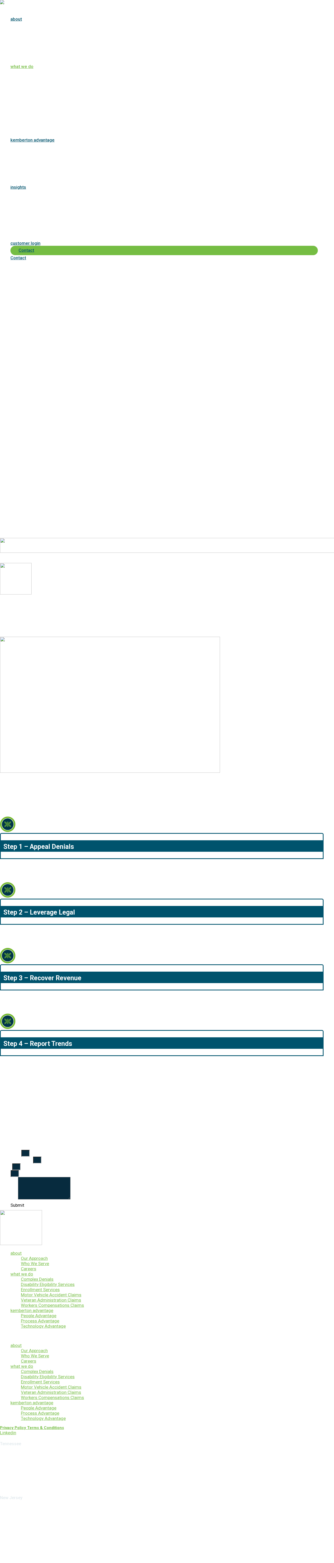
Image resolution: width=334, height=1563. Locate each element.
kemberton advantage (31, 1310)
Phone (6, 1166)
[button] (167, 1335)
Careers (28, 1268)
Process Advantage (40, 1320)
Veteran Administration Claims (51, 1300)
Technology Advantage (43, 1326)
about (16, 1253)
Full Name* (10, 1153)
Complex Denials (37, 1279)
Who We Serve (35, 1263)
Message (9, 1197)
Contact (18, 257)
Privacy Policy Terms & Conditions (32, 1427)
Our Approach (34, 1258)
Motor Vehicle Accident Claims (51, 1294)
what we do (21, 1274)
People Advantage (38, 1315)
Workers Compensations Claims (52, 1305)
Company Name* (16, 1160)
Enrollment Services (40, 1289)
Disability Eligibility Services (48, 1284)
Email (5, 1173)
